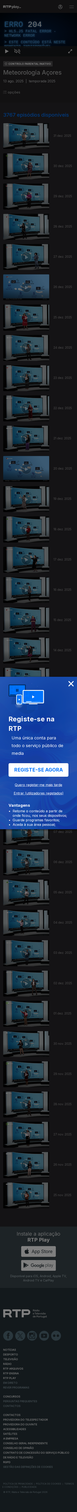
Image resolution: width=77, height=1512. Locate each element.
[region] (38, 756)
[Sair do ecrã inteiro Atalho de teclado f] (70, 1507)
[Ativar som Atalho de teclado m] (17, 1507)
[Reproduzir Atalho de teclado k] (7, 1507)
